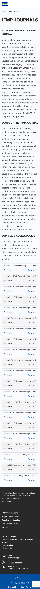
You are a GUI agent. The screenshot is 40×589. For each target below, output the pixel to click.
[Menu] (37, 4)
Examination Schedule (11, 520)
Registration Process (10, 516)
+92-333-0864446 (15, 563)
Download (32, 270)
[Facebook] (16, 577)
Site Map (5, 527)
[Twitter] (20, 577)
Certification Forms (10, 524)
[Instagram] (24, 577)
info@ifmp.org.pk (14, 558)
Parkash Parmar (25, 587)
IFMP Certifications (10, 513)
